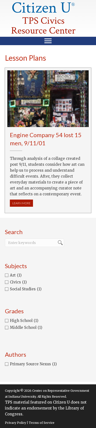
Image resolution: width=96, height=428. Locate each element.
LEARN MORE (22, 203)
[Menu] (48, 41)
